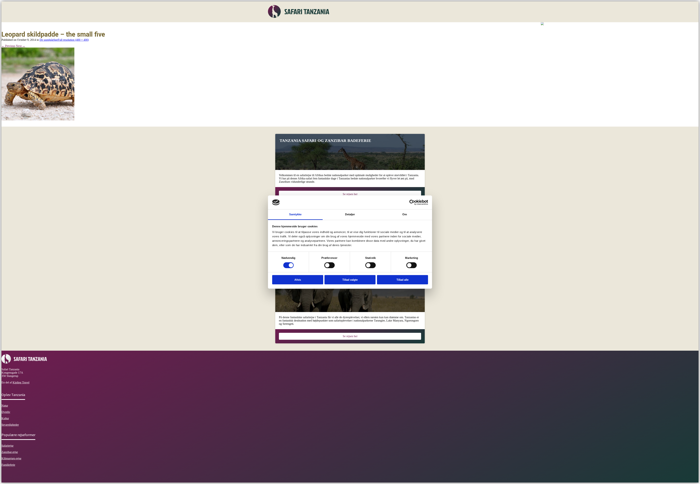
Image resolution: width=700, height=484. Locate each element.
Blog (380, 26)
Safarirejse (7, 445)
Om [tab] (404, 214)
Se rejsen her (350, 194)
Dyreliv (308, 26)
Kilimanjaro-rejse (11, 458)
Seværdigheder (339, 26)
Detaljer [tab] (350, 214)
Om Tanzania (278, 26)
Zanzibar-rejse (9, 452)
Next (20, 45)
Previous (8, 45)
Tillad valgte (350, 279)
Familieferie (8, 464)
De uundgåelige (49, 39)
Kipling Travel (21, 382)
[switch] (329, 265)
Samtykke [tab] (295, 214)
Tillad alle (402, 279)
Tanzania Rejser (363, 26)
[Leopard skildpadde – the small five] (37, 119)
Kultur (321, 26)
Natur (295, 26)
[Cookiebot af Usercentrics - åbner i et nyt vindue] (412, 202)
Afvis (297, 279)
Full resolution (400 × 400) (73, 39)
